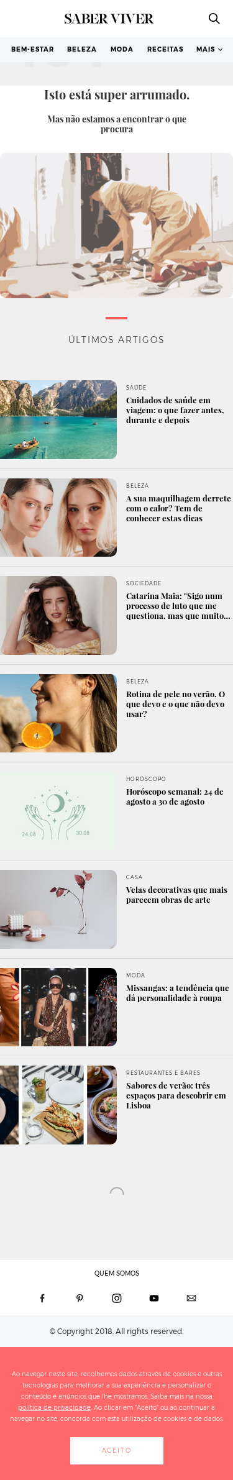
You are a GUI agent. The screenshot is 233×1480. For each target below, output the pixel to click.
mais (205, 49)
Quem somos (116, 1273)
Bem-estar (32, 49)
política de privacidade (54, 1408)
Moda (122, 49)
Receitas (165, 49)
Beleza (82, 49)
